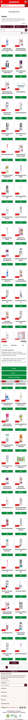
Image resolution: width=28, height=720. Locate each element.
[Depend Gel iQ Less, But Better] (7, 459)
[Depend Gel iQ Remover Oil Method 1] (21, 252)
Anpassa (13, 372)
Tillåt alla (14, 368)
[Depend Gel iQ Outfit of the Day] (21, 543)
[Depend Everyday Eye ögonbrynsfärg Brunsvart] (7, 85)
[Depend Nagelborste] (21, 85)
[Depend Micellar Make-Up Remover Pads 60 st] (21, 335)
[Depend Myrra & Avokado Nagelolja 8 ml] (7, 169)
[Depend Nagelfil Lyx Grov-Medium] (21, 169)
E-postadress (3, 682)
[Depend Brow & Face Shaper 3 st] (21, 522)
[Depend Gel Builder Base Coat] (21, 563)
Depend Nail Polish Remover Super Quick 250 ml (7, 50)
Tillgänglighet (22, 712)
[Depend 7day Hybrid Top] (21, 584)
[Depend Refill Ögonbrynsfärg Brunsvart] (7, 315)
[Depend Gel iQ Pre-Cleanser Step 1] (7, 106)
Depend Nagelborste (20, 91)
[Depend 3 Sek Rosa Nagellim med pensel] (7, 417)
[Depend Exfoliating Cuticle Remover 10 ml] (7, 438)
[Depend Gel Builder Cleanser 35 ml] (21, 626)
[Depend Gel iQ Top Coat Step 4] (21, 127)
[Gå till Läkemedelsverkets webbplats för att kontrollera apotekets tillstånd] (12, 716)
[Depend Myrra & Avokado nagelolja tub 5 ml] (21, 396)
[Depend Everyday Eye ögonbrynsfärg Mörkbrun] (21, 42)
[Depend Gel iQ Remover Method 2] (7, 584)
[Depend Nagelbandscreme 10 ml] (21, 417)
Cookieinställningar (11, 711)
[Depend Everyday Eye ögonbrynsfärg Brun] (21, 148)
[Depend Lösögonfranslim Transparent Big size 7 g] (21, 501)
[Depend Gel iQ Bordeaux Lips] (7, 294)
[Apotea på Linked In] (25, 707)
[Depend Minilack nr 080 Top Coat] (7, 210)
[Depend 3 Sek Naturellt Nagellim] (21, 64)
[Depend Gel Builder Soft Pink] (7, 189)
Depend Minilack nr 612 (7, 632)
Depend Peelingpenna (21, 384)
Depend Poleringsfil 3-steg (21, 653)
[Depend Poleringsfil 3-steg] (21, 647)
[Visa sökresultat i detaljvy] (26, 33)
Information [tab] (14, 345)
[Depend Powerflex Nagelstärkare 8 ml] (7, 252)
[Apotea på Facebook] (20, 707)
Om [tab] (23, 345)
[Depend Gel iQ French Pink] (21, 210)
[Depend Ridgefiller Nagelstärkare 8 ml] (7, 480)
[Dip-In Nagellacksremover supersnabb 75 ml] (7, 396)
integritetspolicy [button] (4, 678)
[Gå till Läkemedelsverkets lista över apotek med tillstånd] (20, 716)
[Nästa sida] (21, 667)
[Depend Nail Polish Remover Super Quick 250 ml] (7, 42)
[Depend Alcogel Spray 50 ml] (21, 294)
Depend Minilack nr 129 (7, 507)
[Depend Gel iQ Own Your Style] (21, 315)
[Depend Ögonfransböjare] (7, 522)
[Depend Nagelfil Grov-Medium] (7, 231)
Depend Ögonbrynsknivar (20, 112)
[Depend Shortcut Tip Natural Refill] (7, 543)
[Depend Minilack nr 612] (7, 626)
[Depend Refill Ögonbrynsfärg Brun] (21, 480)
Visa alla (14, 663)
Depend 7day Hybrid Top (21, 591)
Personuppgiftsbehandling (13, 712)
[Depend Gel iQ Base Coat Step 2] (7, 127)
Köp (7, 55)
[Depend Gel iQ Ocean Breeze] (7, 647)
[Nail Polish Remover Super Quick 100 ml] (7, 273)
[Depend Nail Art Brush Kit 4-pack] (21, 605)
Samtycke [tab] (5, 345)
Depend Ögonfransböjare (7, 528)
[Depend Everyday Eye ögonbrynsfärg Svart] (7, 605)
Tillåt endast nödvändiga (14, 377)
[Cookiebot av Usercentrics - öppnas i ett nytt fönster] (20, 341)
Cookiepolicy (18, 711)
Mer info (21, 492)
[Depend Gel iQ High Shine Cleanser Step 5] (7, 64)
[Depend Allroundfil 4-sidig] (7, 148)
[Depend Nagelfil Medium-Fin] (21, 189)
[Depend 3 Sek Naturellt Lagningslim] (21, 438)
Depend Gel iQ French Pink (21, 217)
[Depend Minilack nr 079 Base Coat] (7, 335)
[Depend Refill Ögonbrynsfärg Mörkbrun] (21, 273)
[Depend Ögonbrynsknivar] (21, 106)
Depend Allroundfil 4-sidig (7, 154)
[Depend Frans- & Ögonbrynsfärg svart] (21, 231)
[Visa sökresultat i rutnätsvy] (22, 33)
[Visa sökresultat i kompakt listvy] (24, 33)
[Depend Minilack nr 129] (7, 501)
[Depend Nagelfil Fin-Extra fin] (7, 563)
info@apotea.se (20, 719)
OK (25, 685)
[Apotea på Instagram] (23, 707)
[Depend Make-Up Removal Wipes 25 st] (21, 459)
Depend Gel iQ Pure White (7, 384)
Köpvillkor (5, 712)
